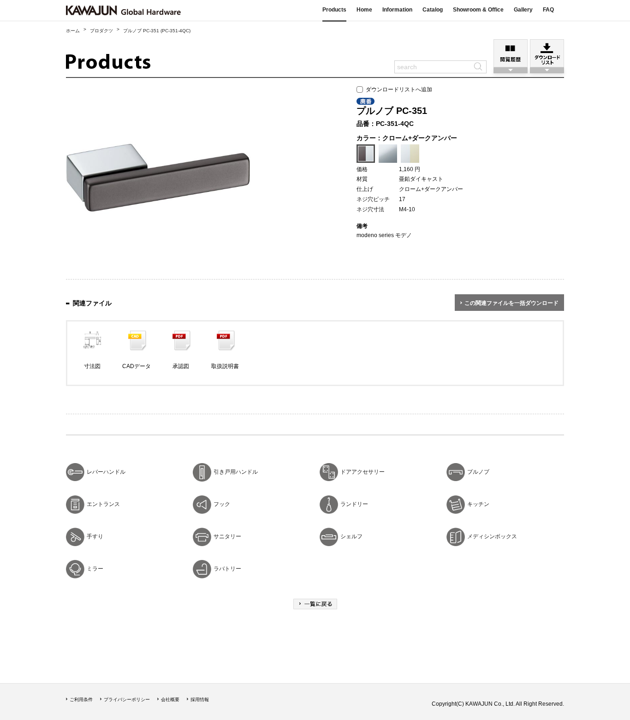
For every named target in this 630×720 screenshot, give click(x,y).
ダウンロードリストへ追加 (397, 89)
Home (364, 9)
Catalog (432, 9)
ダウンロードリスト (547, 53)
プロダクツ (101, 30)
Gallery (523, 9)
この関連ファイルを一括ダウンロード (511, 303)
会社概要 (170, 699)
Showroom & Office (478, 9)
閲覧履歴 (510, 53)
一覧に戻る (315, 604)
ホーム (73, 30)
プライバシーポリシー (127, 699)
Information (397, 9)
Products (334, 9)
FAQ (548, 9)
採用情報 (199, 699)
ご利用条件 (81, 699)
